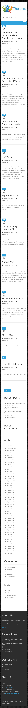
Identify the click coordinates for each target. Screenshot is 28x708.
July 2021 (9, 464)
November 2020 (11, 476)
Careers (7, 669)
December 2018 (11, 523)
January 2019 (10, 520)
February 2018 (10, 546)
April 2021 (9, 471)
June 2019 (9, 509)
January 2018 (10, 548)
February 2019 (10, 518)
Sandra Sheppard (8, 41)
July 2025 (9, 446)
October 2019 (10, 499)
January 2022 (10, 460)
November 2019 (11, 497)
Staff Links (7, 667)
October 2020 (10, 478)
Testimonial (10, 574)
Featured (9, 569)
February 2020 (10, 490)
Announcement (11, 567)
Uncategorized (11, 576)
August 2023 (10, 450)
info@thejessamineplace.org (12, 693)
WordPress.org (11, 597)
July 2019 (9, 506)
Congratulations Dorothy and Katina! (12, 123)
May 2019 (9, 511)
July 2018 (9, 534)
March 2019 (10, 516)
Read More (5, 627)
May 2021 (9, 469)
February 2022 (10, 457)
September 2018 (11, 530)
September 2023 (11, 448)
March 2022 (10, 455)
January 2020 (10, 492)
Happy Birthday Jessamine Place (9, 228)
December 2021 (11, 462)
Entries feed (10, 593)
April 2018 (9, 541)
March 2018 (10, 544)
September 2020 (11, 481)
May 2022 (9, 453)
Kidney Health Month (12, 298)
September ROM (10, 195)
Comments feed (11, 595)
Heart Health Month (12, 364)
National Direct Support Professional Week (13, 80)
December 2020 (11, 474)
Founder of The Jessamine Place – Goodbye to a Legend (12, 35)
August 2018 (10, 532)
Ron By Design (8, 664)
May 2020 (9, 483)
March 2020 (10, 488)
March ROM (8, 335)
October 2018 (10, 527)
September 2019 (11, 502)
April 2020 (9, 485)
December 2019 (11, 495)
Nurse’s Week (8, 261)
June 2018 (9, 537)
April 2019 (9, 513)
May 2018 (9, 539)
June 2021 (9, 467)
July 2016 (9, 553)
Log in (8, 590)
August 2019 (10, 504)
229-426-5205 (9, 687)
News (8, 572)
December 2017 (11, 551)
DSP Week (7, 157)
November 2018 (11, 525)
